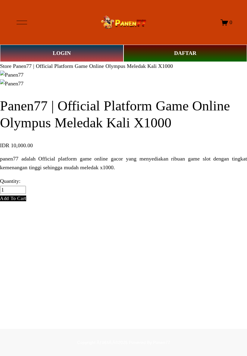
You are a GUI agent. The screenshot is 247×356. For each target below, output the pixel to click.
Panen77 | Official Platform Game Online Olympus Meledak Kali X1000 (93, 66)
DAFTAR (185, 53)
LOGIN (62, 53)
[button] (13, 198)
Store (5, 66)
